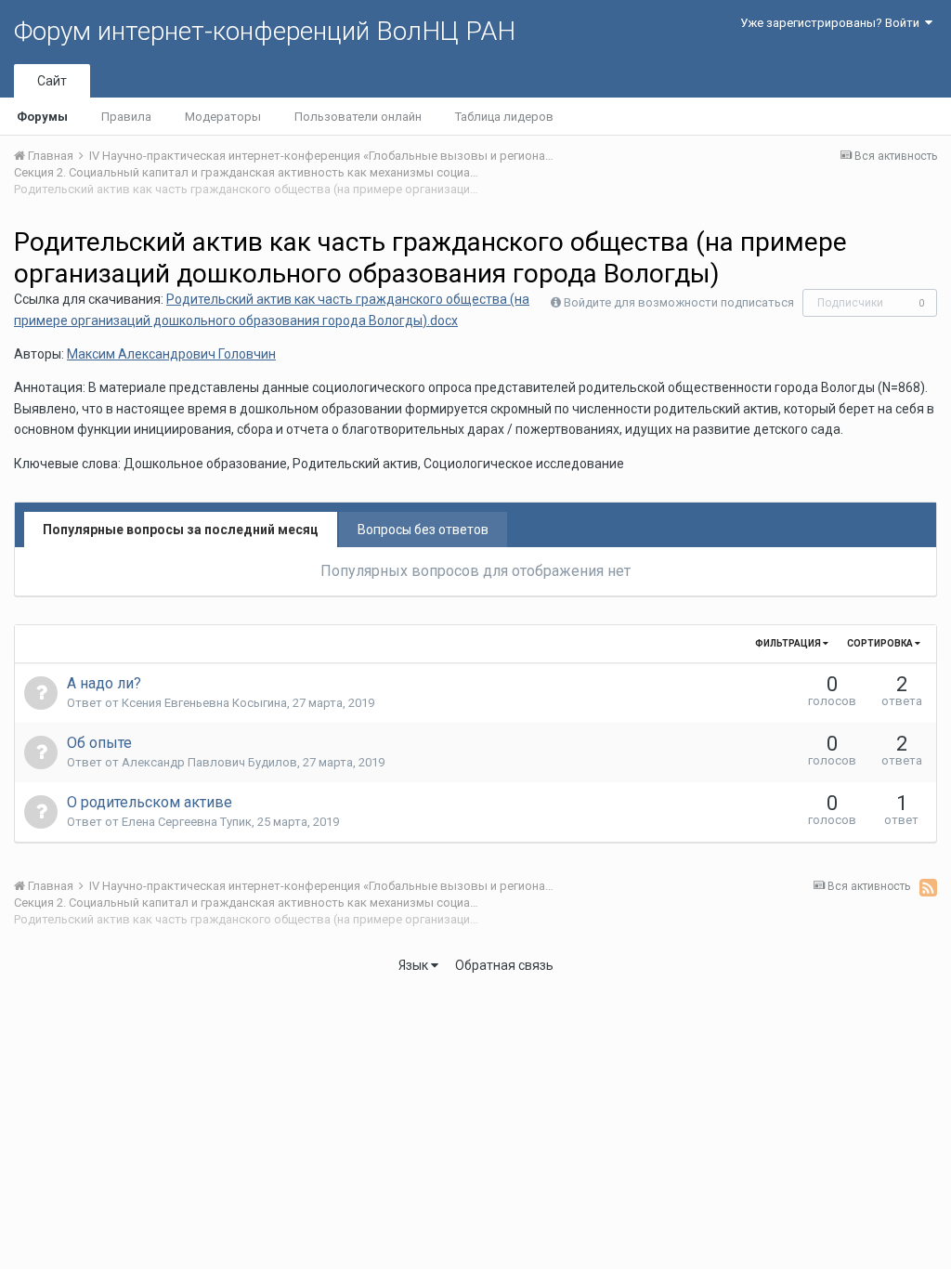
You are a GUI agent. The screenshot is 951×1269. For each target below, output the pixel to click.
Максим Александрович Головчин (171, 354)
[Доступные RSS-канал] (928, 887)
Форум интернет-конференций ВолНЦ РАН (264, 31)
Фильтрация (789, 643)
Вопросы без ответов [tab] (423, 529)
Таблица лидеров (504, 117)
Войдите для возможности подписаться (679, 302)
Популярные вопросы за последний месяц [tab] (181, 529)
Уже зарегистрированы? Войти (832, 23)
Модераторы (223, 117)
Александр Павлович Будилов (209, 762)
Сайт (52, 80)
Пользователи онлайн (358, 117)
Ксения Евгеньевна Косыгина (204, 703)
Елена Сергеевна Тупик (187, 822)
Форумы (42, 117)
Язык (414, 965)
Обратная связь (504, 965)
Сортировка (881, 643)
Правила (126, 117)
